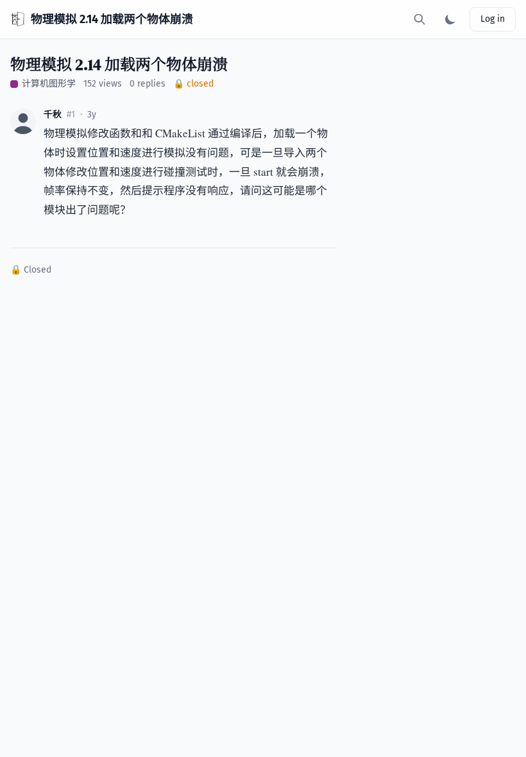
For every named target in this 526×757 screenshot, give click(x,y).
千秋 (53, 114)
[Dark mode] (450, 19)
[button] (23, 121)
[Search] (419, 19)
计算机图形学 (49, 83)
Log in (492, 18)
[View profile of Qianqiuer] (23, 121)
